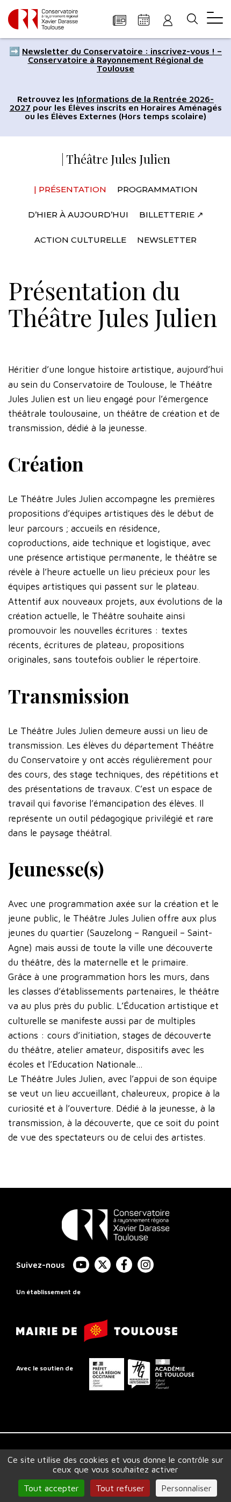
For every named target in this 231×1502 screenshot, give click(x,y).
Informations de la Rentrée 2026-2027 (112, 103)
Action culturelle (80, 240)
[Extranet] (168, 19)
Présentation (72, 189)
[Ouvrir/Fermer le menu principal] (215, 19)
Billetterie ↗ (171, 214)
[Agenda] (144, 19)
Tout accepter (51, 1488)
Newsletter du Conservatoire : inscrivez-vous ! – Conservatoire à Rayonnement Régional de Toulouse (122, 59)
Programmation (157, 189)
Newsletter (167, 240)
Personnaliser (186, 1488)
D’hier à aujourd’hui (78, 214)
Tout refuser (120, 1488)
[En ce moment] (119, 19)
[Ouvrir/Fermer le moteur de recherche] (192, 19)
